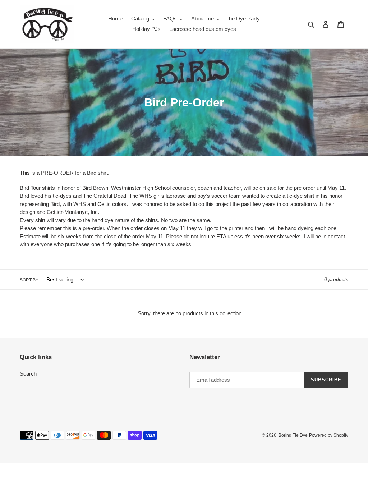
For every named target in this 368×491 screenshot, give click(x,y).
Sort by (29, 280)
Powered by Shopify (328, 435)
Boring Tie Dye (293, 435)
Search (28, 374)
